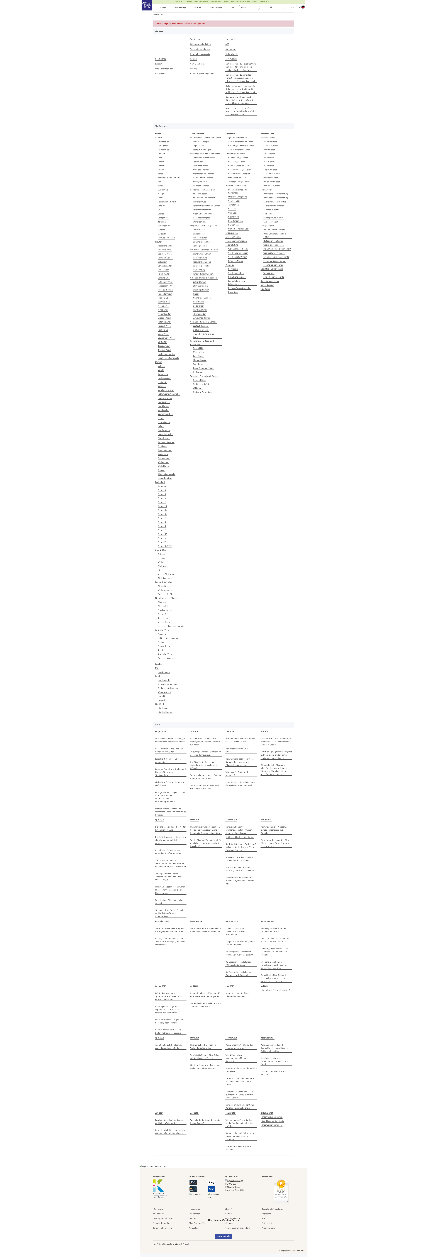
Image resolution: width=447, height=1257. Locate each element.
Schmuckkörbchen (166, 442)
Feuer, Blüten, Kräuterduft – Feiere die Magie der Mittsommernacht (240, 784)
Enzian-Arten (163, 269)
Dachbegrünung (200, 257)
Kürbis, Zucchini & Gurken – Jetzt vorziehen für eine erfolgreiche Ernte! (239, 1081)
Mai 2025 (264, 986)
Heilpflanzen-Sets (235, 220)
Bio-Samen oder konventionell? (277, 248)
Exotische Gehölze (166, 594)
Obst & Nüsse (161, 550)
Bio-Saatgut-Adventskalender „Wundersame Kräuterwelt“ (238, 974)
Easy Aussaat (231, 58)
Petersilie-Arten (164, 321)
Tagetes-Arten (164, 345)
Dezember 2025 (162, 921)
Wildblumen (163, 462)
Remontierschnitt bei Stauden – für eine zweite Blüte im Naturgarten (205, 995)
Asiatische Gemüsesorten (204, 197)
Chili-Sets (232, 208)
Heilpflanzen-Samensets (168, 357)
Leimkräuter (163, 410)
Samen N (162, 522)
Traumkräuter (199, 229)
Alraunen (162, 602)
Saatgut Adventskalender (236, 137)
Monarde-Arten (164, 313)
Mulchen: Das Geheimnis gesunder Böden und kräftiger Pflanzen (205, 1067)
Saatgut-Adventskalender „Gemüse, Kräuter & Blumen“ (240, 943)
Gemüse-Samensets (166, 237)
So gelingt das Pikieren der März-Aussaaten (169, 902)
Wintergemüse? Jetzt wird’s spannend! (237, 774)
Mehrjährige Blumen (202, 297)
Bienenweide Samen (202, 253)
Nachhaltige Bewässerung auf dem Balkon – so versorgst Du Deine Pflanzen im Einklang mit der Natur (205, 830)
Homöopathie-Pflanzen (203, 177)
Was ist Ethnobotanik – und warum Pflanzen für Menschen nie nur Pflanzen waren (170, 889)
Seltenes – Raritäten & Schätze (203, 321)
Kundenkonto (164, 680)
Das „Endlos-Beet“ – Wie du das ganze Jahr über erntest (239, 1046)
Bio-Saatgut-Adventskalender (241, 145)
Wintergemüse (199, 221)
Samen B (162, 490)
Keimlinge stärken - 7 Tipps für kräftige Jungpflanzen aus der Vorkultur (274, 830)
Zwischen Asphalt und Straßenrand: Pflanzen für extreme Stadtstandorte (170, 772)
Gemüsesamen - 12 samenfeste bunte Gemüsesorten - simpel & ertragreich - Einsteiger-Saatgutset (240, 78)
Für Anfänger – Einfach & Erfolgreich (205, 137)
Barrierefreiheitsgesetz (200, 54)
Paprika (161, 197)
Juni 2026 (229, 731)
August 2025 (160, 986)
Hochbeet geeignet (201, 217)
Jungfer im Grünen (166, 389)
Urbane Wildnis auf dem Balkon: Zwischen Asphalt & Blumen (239, 859)
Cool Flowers (198, 356)
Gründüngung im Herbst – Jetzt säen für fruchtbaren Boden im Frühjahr (274, 951)
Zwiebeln (162, 233)
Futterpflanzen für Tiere (203, 273)
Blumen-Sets (233, 224)
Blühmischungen (200, 285)
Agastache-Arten (165, 245)
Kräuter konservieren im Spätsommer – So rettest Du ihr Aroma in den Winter (168, 996)
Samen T (162, 542)
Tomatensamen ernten (273, 264)
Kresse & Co (163, 297)
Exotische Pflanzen (163, 630)
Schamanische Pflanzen (203, 241)
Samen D (162, 498)
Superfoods (198, 364)
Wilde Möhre (163, 466)
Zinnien (161, 470)
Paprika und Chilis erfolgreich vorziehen (238, 1148)
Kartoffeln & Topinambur (168, 177)
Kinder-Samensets (233, 236)
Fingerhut (162, 381)
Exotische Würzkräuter (202, 392)
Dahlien (161, 366)
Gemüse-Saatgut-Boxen (238, 165)
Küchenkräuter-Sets (166, 354)
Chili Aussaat (268, 213)
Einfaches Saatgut (201, 141)
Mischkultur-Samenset (202, 213)
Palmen (161, 642)
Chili (160, 157)
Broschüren (233, 292)
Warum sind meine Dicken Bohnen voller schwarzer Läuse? (240, 740)
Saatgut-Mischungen (202, 149)
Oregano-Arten (164, 317)
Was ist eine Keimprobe (273, 244)
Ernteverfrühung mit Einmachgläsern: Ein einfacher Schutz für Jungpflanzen (238, 830)
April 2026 (159, 819)
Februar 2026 (231, 819)
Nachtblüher (198, 301)
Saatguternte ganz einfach (274, 261)
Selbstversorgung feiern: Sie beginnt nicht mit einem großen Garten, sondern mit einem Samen (276, 754)
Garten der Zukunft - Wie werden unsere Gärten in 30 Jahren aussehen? (239, 1136)
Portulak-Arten (164, 325)
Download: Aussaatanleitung (275, 197)
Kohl (160, 181)
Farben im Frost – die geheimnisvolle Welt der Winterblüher (235, 931)
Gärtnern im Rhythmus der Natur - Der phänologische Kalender (240, 1106)
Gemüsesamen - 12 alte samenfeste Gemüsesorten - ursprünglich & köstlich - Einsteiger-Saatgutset (240, 66)
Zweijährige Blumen (201, 317)
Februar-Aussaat (270, 145)
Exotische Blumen (200, 329)
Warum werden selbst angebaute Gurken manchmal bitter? (204, 787)
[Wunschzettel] (283, 7)
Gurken (161, 169)
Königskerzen (164, 401)
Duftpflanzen (198, 305)
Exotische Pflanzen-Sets (238, 228)
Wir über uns (195, 39)
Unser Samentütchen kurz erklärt (274, 235)
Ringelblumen (164, 438)
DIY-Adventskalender (237, 276)
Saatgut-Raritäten (200, 325)
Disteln (161, 369)
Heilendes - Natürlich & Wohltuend (205, 153)
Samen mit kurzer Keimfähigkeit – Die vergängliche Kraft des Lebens (169, 930)
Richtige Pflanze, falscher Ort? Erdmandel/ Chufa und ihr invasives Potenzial (170, 811)
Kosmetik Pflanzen (201, 185)
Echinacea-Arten (165, 265)
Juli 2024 (159, 1112)
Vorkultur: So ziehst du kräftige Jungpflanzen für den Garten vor (169, 1046)
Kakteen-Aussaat (270, 221)
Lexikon (158, 63)
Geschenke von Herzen (238, 252)
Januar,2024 (230, 1112)
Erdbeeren (162, 554)
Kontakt (193, 58)
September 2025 (268, 921)
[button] (278, 7)
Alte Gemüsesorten (201, 193)
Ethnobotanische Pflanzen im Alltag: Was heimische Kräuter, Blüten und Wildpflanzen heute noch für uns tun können (274, 770)
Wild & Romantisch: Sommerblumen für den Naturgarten (235, 1058)
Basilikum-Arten (165, 253)
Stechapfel (162, 614)
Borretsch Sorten (165, 257)
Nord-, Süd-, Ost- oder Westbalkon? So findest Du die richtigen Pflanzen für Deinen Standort (240, 847)
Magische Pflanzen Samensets (171, 626)
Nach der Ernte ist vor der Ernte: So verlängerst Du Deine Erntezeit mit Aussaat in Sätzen (276, 741)
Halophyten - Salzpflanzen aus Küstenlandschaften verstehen (168, 852)
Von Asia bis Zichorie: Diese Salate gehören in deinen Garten (204, 1057)
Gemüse (158, 137)
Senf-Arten (162, 341)
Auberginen (163, 145)
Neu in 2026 (198, 348)
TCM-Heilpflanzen (200, 165)
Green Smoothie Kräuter (203, 368)
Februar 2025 (231, 1037)
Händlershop (160, 58)
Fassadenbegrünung (202, 261)
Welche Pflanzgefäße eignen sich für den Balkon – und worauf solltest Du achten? (205, 843)
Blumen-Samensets (166, 474)
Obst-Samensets (165, 578)
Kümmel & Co (164, 301)
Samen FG (162, 506)
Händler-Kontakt (165, 712)
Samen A (162, 486)
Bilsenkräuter (163, 606)
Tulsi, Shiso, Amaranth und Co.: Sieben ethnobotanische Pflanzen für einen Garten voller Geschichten (170, 863)
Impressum (230, 39)
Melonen (162, 558)
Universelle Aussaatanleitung (275, 193)
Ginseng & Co (163, 277)
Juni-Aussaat (268, 161)
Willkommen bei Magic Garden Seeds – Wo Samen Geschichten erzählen (239, 1123)
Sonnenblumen (164, 450)
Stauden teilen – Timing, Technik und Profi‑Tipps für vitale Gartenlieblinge (169, 913)
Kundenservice (161, 676)
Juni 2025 (229, 986)
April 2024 (194, 1112)
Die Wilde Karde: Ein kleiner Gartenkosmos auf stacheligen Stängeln (203, 765)
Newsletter (159, 73)
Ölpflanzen (197, 372)
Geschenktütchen (236, 272)
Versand (186, 1244)
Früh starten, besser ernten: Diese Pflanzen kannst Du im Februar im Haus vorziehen (275, 843)
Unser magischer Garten (272, 1116)
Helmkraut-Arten (165, 281)
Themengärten (199, 313)
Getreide (161, 165)
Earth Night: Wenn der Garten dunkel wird (168, 760)
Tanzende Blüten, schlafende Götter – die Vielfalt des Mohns (205, 1005)
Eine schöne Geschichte (273, 276)
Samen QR (162, 534)
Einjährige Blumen (201, 289)
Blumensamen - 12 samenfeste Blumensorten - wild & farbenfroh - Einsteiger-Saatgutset (240, 111)
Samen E (162, 502)
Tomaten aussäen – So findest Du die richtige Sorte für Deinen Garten (240, 869)
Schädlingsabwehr (201, 265)
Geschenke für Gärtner (235, 153)
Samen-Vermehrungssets (236, 240)
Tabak (160, 650)
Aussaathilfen (266, 189)
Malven (161, 418)
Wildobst (162, 562)
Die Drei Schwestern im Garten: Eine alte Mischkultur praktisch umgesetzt (170, 840)
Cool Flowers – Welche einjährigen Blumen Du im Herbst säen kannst (170, 740)
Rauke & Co (163, 329)
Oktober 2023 (267, 1112)
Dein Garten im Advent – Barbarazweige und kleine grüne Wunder (275, 1061)
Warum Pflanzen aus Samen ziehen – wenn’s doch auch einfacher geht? (205, 930)
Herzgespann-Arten (166, 285)
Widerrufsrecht (231, 54)
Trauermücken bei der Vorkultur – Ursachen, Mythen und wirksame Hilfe (240, 880)
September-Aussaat (271, 173)
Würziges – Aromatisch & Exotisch (204, 376)
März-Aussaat (269, 149)
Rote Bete (162, 205)
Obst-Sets (232, 212)
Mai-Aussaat (268, 157)
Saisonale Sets (231, 244)
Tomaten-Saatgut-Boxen (238, 181)
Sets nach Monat (235, 261)
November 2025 (197, 921)
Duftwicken (163, 374)
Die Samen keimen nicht (274, 229)
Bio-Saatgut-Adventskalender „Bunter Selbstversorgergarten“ (239, 953)
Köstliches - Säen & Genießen (202, 189)
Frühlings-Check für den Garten (240, 837)
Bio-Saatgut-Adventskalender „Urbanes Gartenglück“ (238, 963)
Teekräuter (198, 161)
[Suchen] (262, 7)
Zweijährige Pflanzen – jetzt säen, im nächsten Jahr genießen (206, 753)
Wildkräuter (198, 388)
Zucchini (161, 229)
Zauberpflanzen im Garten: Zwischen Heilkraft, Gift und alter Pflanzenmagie (169, 876)
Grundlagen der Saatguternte (276, 256)
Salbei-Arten (163, 333)
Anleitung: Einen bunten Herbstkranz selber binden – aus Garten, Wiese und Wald (274, 965)
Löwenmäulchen (165, 413)
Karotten (162, 173)
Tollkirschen (163, 618)
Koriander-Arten (165, 293)
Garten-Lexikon (267, 284)
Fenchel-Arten (164, 273)
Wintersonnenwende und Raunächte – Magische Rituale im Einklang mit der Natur (275, 1048)
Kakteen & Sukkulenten (168, 638)
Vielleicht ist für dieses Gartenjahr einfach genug (169, 784)
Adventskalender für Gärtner (240, 141)
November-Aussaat (271, 181)
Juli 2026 (194, 731)
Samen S (162, 538)
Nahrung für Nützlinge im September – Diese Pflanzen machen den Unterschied (167, 1009)
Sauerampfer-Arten (166, 337)
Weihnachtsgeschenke (238, 248)
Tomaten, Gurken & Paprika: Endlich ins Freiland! (241, 1070)
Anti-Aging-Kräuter (201, 181)
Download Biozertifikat (235, 1190)
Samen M (162, 518)
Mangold (162, 193)
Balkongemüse (199, 201)
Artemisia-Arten (164, 249)
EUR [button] (270, 7)
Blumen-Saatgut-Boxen (238, 157)
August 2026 (160, 731)
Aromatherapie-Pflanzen (203, 173)
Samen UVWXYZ (164, 546)
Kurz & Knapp (164, 672)
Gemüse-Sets (234, 200)
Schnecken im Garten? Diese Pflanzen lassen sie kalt (237, 995)
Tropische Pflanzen (166, 654)
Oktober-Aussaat (270, 177)
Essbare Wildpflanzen (202, 209)
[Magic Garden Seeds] (147, 8)
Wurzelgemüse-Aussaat (273, 217)
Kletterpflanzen (199, 360)
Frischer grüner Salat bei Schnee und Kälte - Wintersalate (169, 1122)
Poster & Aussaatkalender (239, 288)
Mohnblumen (164, 422)
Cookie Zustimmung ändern (202, 73)
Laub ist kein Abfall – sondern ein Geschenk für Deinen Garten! (275, 940)
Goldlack (162, 386)
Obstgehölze (163, 586)
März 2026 (194, 819)
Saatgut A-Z (160, 482)
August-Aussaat (270, 169)
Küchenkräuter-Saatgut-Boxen (241, 173)
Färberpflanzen (199, 352)
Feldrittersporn (164, 378)
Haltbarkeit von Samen (273, 240)
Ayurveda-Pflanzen (201, 169)
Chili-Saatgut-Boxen (236, 161)
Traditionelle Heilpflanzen (204, 157)
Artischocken (163, 141)
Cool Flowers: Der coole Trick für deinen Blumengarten (169, 750)
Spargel (161, 213)
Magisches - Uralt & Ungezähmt (203, 225)
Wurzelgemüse (164, 225)
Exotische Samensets (167, 658)
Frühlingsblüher (200, 309)
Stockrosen (163, 454)
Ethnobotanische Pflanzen (166, 598)
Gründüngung (199, 269)
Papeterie (229, 264)
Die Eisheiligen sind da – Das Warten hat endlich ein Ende (170, 828)
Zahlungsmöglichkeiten (200, 44)
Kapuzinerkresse (165, 398)
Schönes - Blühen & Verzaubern (203, 277)
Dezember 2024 (267, 1037)
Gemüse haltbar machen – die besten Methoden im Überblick (168, 1031)
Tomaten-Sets (234, 204)
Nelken (161, 426)
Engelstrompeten (165, 610)
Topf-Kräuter (198, 145)
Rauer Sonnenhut (165, 434)
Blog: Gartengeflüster (164, 68)
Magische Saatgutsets (237, 196)
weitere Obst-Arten (166, 574)
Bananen (162, 634)
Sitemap (194, 68)
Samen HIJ (162, 510)
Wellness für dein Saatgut (274, 252)
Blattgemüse (163, 149)
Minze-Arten (163, 309)
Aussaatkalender (268, 137)
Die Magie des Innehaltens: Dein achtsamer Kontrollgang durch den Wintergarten (170, 941)
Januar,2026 (266, 819)
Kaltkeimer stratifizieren (273, 205)
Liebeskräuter (199, 233)
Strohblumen (163, 458)
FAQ (157, 668)
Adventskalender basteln (239, 149)
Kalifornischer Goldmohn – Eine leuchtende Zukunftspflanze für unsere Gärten (239, 1094)
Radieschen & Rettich (167, 201)
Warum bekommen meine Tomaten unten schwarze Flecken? (205, 777)
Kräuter (158, 241)
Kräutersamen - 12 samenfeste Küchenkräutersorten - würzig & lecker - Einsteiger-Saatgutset (239, 100)
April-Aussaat (269, 153)
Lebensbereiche (165, 478)
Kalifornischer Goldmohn (169, 393)
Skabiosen (162, 446)
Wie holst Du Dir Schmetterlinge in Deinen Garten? (205, 1122)
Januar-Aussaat (270, 141)
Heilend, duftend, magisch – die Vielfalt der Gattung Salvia (203, 1046)
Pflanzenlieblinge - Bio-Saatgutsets (238, 191)
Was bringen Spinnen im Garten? (276, 990)
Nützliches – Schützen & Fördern (204, 249)
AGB (227, 44)
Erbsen (161, 161)
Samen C (162, 494)
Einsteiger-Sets (231, 232)
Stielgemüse (163, 217)
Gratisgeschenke (197, 63)
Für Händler (160, 704)
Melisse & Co (163, 305)
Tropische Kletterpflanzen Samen (204, 335)
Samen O (162, 526)
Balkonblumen (199, 281)
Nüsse (160, 570)
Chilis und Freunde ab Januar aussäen (273, 1073)
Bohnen (161, 153)
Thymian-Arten (164, 349)
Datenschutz (230, 49)
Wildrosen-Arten (165, 590)
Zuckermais (163, 189)
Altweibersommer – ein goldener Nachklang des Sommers (169, 1021)
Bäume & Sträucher (163, 582)
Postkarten (233, 268)
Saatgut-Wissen (267, 225)
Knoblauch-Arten (165, 289)
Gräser (196, 293)
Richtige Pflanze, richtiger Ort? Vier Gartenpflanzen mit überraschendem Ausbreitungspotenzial (170, 797)
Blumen (158, 361)
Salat (160, 209)
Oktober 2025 (231, 921)
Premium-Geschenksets (235, 185)
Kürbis (160, 185)
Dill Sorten (162, 261)
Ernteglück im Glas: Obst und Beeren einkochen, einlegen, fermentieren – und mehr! (273, 978)
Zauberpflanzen (200, 245)
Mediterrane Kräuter (202, 384)
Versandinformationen (200, 49)
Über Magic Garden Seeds (272, 268)
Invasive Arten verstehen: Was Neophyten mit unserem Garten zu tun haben (205, 741)
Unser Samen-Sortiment (272, 1124)
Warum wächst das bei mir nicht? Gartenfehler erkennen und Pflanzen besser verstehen (239, 762)
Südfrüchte (163, 566)
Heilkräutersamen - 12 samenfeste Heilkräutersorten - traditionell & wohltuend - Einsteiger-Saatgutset (240, 89)
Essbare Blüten (199, 380)
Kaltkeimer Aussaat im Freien (276, 201)
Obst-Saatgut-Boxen (237, 177)
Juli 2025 (194, 986)
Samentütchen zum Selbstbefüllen (236, 282)
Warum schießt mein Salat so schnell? (238, 750)
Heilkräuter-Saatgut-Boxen (239, 169)
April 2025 (159, 1037)
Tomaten (162, 221)
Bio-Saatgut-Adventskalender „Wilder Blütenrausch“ (273, 930)
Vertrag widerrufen (223, 1236)
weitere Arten (164, 622)
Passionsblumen (165, 646)
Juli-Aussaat (268, 165)
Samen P (162, 530)
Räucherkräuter (200, 237)
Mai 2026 (264, 731)
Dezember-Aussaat (271, 185)
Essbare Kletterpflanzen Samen (206, 205)
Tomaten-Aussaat (271, 209)
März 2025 (194, 1037)
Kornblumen (163, 406)
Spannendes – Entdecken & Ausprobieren (202, 342)
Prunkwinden (164, 430)
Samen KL (162, 514)
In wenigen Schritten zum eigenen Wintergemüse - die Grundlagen (170, 1132)
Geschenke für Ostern (237, 256)
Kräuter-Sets (233, 216)
